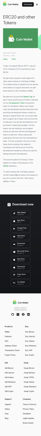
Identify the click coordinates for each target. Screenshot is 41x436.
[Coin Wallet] (10, 4)
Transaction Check (12, 350)
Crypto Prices (10, 355)
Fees (7, 414)
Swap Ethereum (30, 386)
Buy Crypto (29, 355)
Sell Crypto (9, 391)
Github (5, 166)
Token (13, 59)
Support (8, 404)
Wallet (7, 332)
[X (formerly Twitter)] (18, 314)
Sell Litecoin (9, 373)
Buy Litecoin (30, 336)
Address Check (11, 346)
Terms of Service (29, 404)
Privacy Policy (28, 409)
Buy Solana (29, 341)
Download (28, 4)
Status (7, 409)
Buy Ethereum (30, 346)
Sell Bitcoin (9, 368)
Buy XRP (28, 350)
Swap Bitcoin (29, 368)
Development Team (16, 103)
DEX (6, 341)
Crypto (5, 59)
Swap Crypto (29, 391)
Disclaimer (27, 414)
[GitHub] (12, 314)
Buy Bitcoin (29, 332)
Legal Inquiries (28, 418)
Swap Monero (29, 373)
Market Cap (27, 97)
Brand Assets (28, 423)
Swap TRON (29, 377)
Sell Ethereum (10, 382)
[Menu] (37, 4)
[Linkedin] (28, 314)
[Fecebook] (23, 314)
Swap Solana (29, 382)
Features (8, 336)
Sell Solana (9, 377)
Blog (6, 418)
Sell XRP (8, 386)
